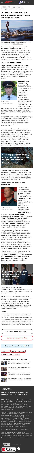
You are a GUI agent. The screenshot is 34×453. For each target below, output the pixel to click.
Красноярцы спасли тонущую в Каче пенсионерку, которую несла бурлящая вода (16, 157)
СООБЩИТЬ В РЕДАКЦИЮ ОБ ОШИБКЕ (14, 394)
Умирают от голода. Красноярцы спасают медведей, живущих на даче (19, 368)
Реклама (13, 392)
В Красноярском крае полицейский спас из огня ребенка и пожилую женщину (19, 362)
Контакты (5, 392)
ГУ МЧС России (18, 44)
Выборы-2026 (23, 392)
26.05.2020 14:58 (6, 7)
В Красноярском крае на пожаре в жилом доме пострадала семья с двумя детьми (19, 373)
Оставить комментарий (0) (17, 338)
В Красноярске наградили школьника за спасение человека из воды (14, 274)
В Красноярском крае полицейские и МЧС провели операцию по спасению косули (20, 379)
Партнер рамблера (16, 444)
